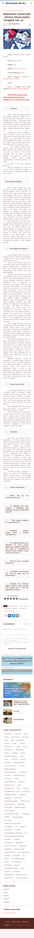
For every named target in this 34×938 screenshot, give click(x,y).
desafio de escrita (21, 874)
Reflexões (7, 762)
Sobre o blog (16, 922)
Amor (6, 740)
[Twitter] (13, 615)
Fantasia (23, 759)
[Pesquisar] (31, 3)
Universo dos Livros (9, 611)
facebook (6, 889)
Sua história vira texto (11, 868)
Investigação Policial (18, 858)
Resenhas (14, 608)
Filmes (6, 858)
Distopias (22, 794)
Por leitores (8, 778)
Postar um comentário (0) (17, 648)
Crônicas (22, 743)
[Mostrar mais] (21, 615)
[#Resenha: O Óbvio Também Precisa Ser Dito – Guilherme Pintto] (7, 703)
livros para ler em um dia (12, 791)
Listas (18, 746)
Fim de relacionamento (11, 814)
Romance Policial (9, 852)
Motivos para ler (18, 817)
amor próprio (8, 842)
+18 (16, 826)
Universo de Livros (20, 68)
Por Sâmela (8, 734)
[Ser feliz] (7, 712)
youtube (6, 895)
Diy (24, 855)
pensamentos (8, 878)
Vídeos (22, 756)
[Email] (17, 615)
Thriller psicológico (10, 769)
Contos (6, 753)
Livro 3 (26, 89)
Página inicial (7, 10)
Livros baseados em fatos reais (14, 836)
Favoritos (26, 788)
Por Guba (14, 759)
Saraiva (6, 79)
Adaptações (19, 842)
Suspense (15, 753)
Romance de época (10, 756)
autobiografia (8, 874)
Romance (25, 737)
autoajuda (16, 871)
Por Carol (22, 766)
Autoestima (18, 798)
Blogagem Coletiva (10, 794)
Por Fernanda (16, 862)
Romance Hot (22, 608)
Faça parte (25, 922)
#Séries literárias (18, 10)
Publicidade (8, 849)
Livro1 (13, 89)
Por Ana (26, 606)
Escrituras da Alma (17, 3)
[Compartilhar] (29, 24)
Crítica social (8, 830)
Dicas (18, 788)
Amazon (24, 77)
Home (8, 922)
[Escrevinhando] (7, 720)
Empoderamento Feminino (13, 833)
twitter (5, 892)
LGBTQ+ (7, 817)
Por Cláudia (22, 772)
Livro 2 (20, 89)
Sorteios (17, 865)
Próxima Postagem (25, 655)
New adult (7, 839)
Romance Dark (19, 849)
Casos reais (16, 855)
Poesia (25, 746)
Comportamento (19, 762)
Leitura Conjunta (9, 804)
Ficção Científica (9, 810)
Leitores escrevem (10, 772)
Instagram (6, 902)
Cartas (14, 743)
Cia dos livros (15, 79)
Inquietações (19, 750)
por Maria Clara (9, 788)
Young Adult (8, 807)
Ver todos (26, 624)
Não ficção (22, 846)
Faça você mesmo (10, 846)
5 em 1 (6, 759)
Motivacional (8, 750)
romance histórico (22, 878)
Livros (20, 606)
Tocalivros (7, 871)
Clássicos (23, 826)
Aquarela (7, 855)
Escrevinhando (18, 719)
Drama (17, 778)
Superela (16, 839)
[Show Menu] (3, 3)
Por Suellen (8, 865)
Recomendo (7, 608)
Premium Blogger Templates (21, 925)
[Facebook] (9, 615)
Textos (6, 737)
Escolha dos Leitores (10, 801)
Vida (12, 740)
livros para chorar (23, 852)
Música (6, 862)
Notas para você (9, 785)
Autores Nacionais (10, 782)
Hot (26, 833)
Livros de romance (10, 766)
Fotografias (25, 814)
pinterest (6, 899)
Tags (19, 785)
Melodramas (20, 740)
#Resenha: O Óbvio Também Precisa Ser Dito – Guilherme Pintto (21, 702)
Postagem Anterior (9, 655)
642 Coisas (26, 791)
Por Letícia (7, 820)
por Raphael (8, 826)
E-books (17, 830)
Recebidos (21, 804)
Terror (22, 868)
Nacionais (22, 782)
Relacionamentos (19, 775)
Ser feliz (16, 711)
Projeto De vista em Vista (12, 823)
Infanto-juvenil (24, 801)
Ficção (23, 753)
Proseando (7, 798)
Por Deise (7, 775)
